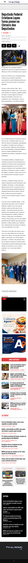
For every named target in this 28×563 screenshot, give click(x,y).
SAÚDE (12, 399)
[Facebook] (9, 46)
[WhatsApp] (4, 46)
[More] (19, 46)
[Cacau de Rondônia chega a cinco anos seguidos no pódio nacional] (5, 367)
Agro (22, 370)
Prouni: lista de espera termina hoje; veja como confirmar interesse (13, 460)
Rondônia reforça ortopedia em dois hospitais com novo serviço (18, 394)
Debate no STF (15, 408)
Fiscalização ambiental (17, 388)
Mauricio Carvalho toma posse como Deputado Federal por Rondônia (20, 481)
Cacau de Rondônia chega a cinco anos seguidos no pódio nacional (18, 366)
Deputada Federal (12, 291)
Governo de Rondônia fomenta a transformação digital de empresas (7, 483)
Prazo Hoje (5, 462)
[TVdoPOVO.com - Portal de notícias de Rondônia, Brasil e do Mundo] (14, 2)
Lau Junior (8, 35)
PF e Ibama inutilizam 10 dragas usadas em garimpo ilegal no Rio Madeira (18, 384)
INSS (24, 379)
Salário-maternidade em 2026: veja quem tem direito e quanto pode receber (18, 375)
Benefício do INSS (16, 379)
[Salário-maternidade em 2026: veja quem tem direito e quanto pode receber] (5, 376)
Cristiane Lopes (5, 291)
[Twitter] (14, 46)
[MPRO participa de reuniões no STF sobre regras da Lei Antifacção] (5, 405)
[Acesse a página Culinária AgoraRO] (14, 323)
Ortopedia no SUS (16, 398)
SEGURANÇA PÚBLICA (16, 409)
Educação (13, 462)
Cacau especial (15, 370)
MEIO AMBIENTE (15, 389)
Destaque (6, 33)
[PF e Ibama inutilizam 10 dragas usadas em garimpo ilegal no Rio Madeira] (5, 385)
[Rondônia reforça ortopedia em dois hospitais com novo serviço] (5, 395)
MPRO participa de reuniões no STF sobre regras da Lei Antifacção (18, 404)
